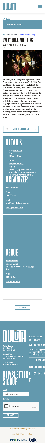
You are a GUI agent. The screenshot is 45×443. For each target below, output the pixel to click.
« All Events (7, 19)
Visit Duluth (18, 429)
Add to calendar (21, 129)
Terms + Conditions (27, 434)
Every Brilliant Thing (16, 164)
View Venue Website (13, 282)
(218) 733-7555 (11, 195)
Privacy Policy (16, 434)
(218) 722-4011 (8, 362)
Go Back (22, 307)
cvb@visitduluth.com (10, 365)
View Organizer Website (14, 208)
